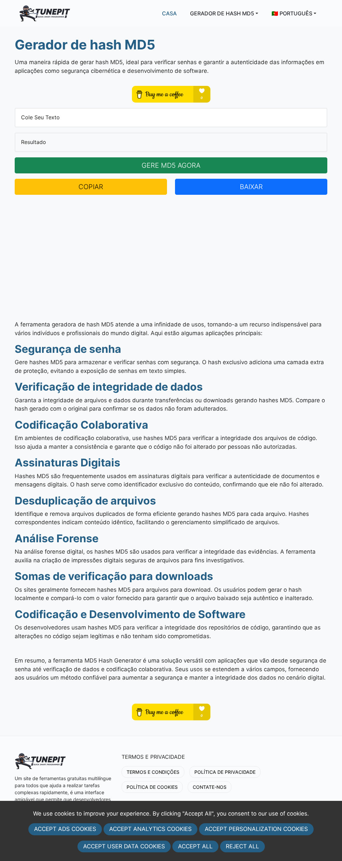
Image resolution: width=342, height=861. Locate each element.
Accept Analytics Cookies (150, 829)
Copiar (90, 187)
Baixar (251, 187)
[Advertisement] (171, 257)
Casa (169, 13)
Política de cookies (152, 787)
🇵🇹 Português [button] (292, 13)
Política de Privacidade (224, 772)
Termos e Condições (153, 772)
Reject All (242, 846)
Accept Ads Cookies (65, 829)
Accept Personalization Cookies (256, 829)
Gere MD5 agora (171, 165)
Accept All (195, 846)
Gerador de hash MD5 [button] (222, 13)
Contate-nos (209, 787)
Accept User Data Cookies (124, 846)
